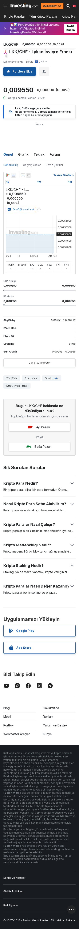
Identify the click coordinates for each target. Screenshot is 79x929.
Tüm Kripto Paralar (43, 16)
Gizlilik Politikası (13, 891)
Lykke (55, 378)
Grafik (23, 154)
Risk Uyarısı (10, 905)
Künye (47, 734)
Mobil (7, 716)
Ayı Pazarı (43, 427)
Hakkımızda (51, 708)
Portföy (8, 725)
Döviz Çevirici (54, 164)
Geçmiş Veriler (32, 164)
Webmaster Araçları (16, 734)
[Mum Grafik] (7, 175)
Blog (6, 708)
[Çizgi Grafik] (13, 175)
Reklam (48, 716)
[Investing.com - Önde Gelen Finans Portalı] (24, 5)
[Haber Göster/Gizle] (28, 175)
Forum (55, 154)
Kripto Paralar (14, 16)
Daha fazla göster (40, 362)
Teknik (38, 154)
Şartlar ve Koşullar (14, 877)
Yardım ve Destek (55, 725)
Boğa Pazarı (43, 446)
